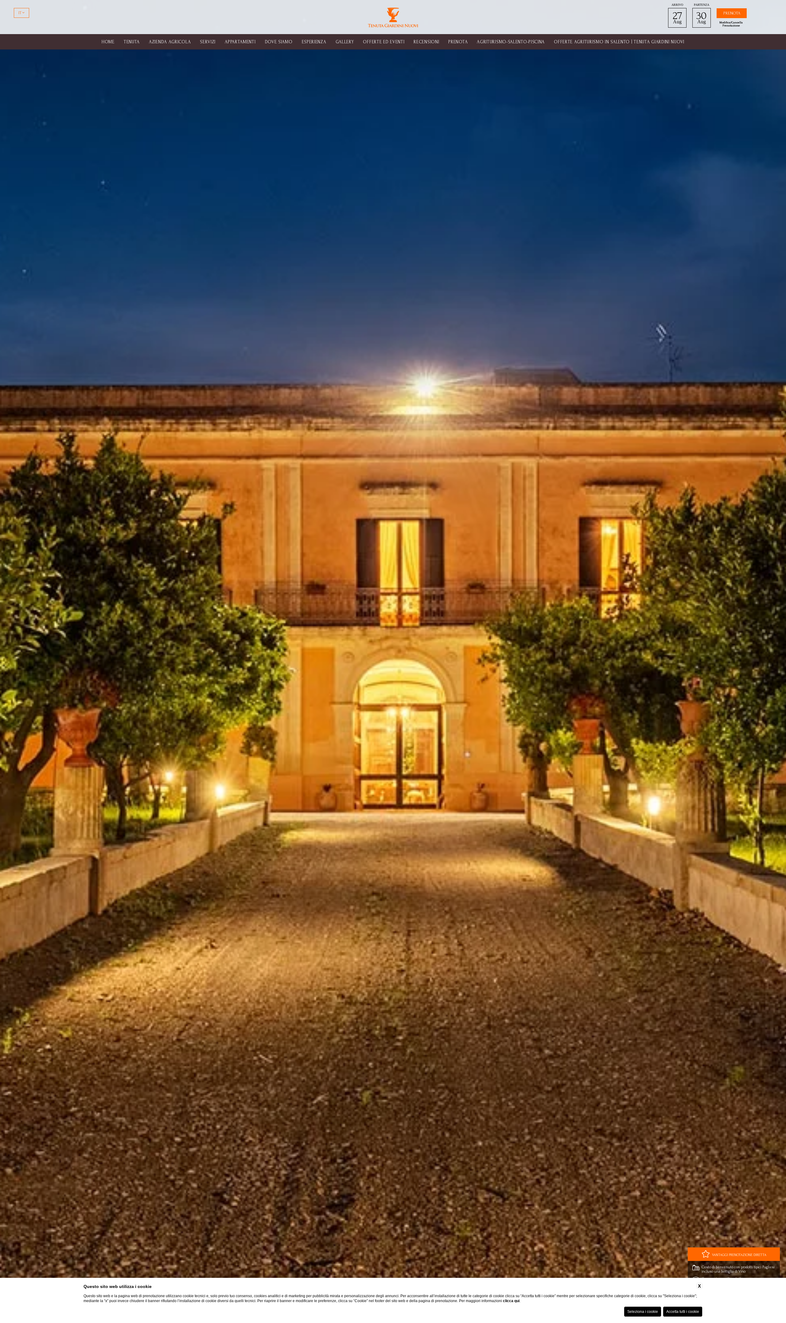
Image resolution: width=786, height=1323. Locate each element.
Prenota (458, 42)
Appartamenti (240, 42)
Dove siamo (279, 42)
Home (108, 42)
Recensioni (426, 42)
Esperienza (314, 42)
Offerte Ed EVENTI (383, 42)
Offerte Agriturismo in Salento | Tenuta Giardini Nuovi (619, 42)
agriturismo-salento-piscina (511, 42)
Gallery (345, 42)
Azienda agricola (170, 42)
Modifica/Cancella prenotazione (731, 24)
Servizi (208, 42)
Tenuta (132, 42)
